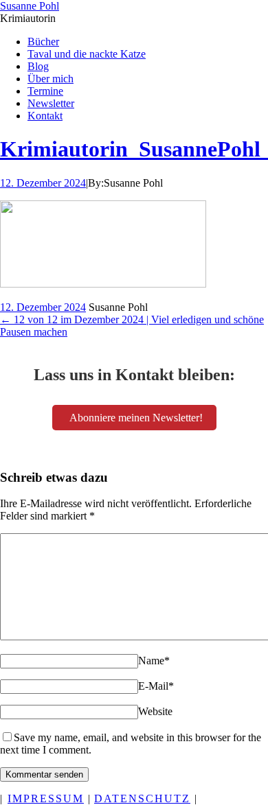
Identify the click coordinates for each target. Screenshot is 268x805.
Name (154, 660)
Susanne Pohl (29, 6)
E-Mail (156, 686)
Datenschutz (142, 798)
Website (155, 711)
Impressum (46, 798)
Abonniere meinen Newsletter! (136, 417)
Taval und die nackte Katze (86, 54)
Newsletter (50, 103)
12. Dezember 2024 (43, 183)
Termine (45, 91)
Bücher (43, 41)
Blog (38, 66)
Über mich (50, 78)
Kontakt (45, 115)
